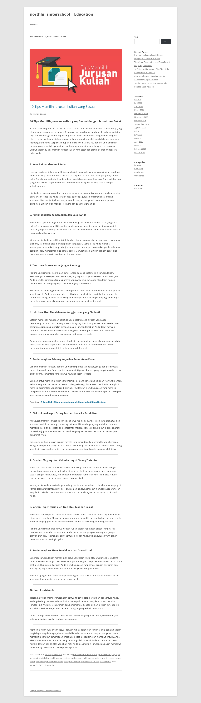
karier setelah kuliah (38, 658)
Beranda (34, 24)
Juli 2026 (137, 99)
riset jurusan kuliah (72, 661)
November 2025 (141, 117)
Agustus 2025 (140, 127)
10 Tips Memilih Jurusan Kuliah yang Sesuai (62, 106)
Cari (136, 36)
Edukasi (48, 654)
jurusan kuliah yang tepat (109, 654)
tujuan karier (105, 661)
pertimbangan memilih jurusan (49, 661)
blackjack (138, 188)
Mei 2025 (138, 138)
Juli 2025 (137, 131)
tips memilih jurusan (90, 661)
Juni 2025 (138, 134)
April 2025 (138, 142)
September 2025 (141, 124)
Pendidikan (57, 654)
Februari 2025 (140, 149)
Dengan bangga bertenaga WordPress (45, 690)
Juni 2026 (138, 103)
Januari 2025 (139, 152)
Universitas (139, 175)
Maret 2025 (139, 145)
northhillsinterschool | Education (61, 14)
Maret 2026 (139, 110)
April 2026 (138, 106)
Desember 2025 (141, 113)
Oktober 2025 (140, 120)
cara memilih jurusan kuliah (85, 654)
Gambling (138, 168)
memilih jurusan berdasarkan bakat (63, 658)
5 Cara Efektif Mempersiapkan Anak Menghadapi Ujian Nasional (73, 402)
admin (51, 665)
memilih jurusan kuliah (90, 658)
